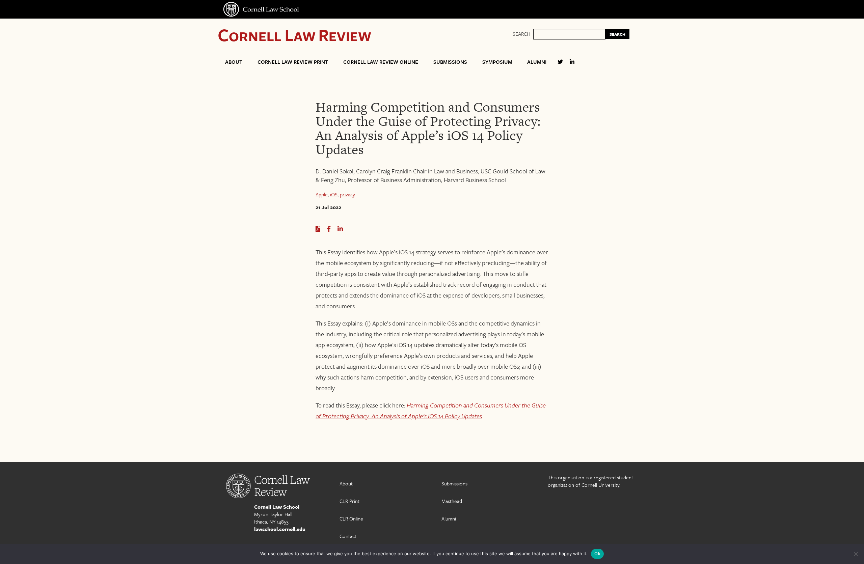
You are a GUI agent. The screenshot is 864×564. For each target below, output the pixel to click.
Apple (322, 194)
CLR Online (351, 518)
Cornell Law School (276, 506)
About (233, 61)
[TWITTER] (560, 64)
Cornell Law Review (294, 34)
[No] (855, 554)
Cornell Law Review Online (380, 61)
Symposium (497, 61)
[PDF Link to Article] (318, 229)
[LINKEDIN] (572, 64)
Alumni (536, 61)
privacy (347, 194)
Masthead (451, 501)
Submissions (450, 61)
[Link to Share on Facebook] (329, 229)
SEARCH (617, 34)
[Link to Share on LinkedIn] (340, 229)
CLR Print (349, 501)
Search (521, 33)
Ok (597, 553)
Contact (348, 536)
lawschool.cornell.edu (279, 529)
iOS (334, 194)
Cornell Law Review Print (293, 61)
